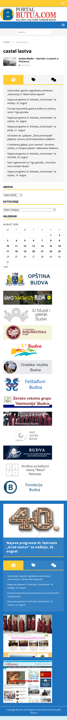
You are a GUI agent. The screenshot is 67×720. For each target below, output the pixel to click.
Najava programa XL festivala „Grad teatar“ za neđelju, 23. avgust (32, 547)
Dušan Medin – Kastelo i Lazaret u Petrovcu (38, 60)
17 (7, 251)
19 (25, 251)
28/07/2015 (25, 65)
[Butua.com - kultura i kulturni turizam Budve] (28, 19)
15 (50, 245)
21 (42, 251)
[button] (62, 3)
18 (16, 251)
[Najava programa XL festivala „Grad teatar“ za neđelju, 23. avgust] (33, 521)
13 (33, 245)
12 (25, 245)
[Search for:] (33, 32)
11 (16, 245)
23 (59, 251)
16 (59, 245)
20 (33, 251)
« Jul (5, 266)
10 (7, 245)
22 (50, 251)
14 (42, 245)
